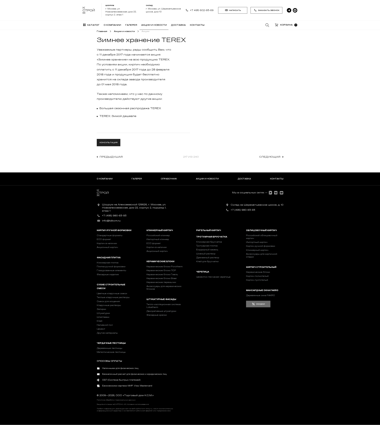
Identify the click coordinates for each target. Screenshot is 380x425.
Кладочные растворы (109, 305)
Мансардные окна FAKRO (262, 290)
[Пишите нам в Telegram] (289, 10)
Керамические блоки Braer (161, 278)
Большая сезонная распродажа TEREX (130, 108)
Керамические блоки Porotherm (164, 266)
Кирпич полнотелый (257, 276)
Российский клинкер (158, 235)
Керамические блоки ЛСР (161, 270)
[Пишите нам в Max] (295, 10)
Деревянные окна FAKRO (260, 295)
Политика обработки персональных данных (116, 400)
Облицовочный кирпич (261, 230)
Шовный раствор (205, 254)
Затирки (101, 309)
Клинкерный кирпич (159, 230)
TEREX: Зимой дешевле (117, 116)
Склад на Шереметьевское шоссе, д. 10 (257, 205)
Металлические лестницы (111, 352)
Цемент (101, 329)
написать (235, 10)
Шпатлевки (103, 317)
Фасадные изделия (108, 274)
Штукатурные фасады (161, 299)
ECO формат (104, 239)
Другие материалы (107, 333)
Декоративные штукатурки (161, 311)
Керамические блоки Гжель (162, 274)
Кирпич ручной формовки (114, 230)
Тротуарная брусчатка (211, 237)
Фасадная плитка (108, 257)
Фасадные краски (156, 315)
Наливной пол (105, 325)
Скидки (260, 304)
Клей (99, 321)
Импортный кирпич (256, 242)
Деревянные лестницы (109, 348)
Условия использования (138, 404)
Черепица (202, 272)
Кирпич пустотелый (257, 280)
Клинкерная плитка (107, 263)
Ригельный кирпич (208, 230)
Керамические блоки (160, 261)
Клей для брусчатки (207, 261)
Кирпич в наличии (107, 243)
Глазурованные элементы (111, 270)
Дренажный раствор (207, 257)
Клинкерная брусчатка (209, 242)
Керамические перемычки (161, 282)
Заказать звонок (268, 10)
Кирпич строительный (261, 267)
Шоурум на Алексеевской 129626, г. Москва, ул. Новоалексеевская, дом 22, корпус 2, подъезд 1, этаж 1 (134, 207)
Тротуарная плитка (207, 246)
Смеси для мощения (108, 301)
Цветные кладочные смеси (112, 293)
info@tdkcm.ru (111, 220)
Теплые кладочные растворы (113, 297)
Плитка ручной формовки (111, 266)
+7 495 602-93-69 (202, 10)
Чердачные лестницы (111, 343)
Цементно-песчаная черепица (213, 277)
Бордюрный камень (207, 250)
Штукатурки (103, 313)
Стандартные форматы (109, 235)
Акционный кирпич (107, 247)
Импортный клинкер (157, 239)
